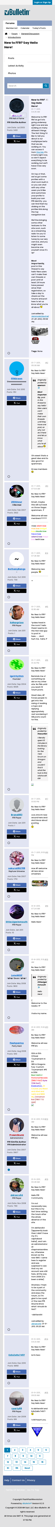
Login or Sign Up (42, 2)
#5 (46, 606)
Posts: (10, 130)
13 (16, 1462)
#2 (46, 362)
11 (39, 1455)
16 (42, 1462)
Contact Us (18, 1480)
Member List (12, 28)
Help (6, 1480)
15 (34, 1462)
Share (18, 136)
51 (8, 1468)
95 (16, 1468)
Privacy (31, 1480)
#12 (46, 1119)
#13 (46, 1179)
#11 (46, 1027)
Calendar (25, 28)
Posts (11, 58)
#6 (46, 660)
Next (27, 1468)
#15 (46, 1392)
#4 (46, 553)
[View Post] (38, 388)
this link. (40, 152)
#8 (46, 852)
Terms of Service (15, 1489)
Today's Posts (39, 28)
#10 (46, 959)
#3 (46, 486)
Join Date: (12, 127)
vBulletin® (27, 1503)
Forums (10, 23)
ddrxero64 (36, 1323)
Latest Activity (16, 65)
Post (18, 141)
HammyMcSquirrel (39, 316)
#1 (47, 99)
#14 (46, 1339)
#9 (46, 906)
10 (31, 1455)
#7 (46, 799)
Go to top (33, 1489)
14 (25, 1462)
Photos (12, 73)
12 (8, 1462)
